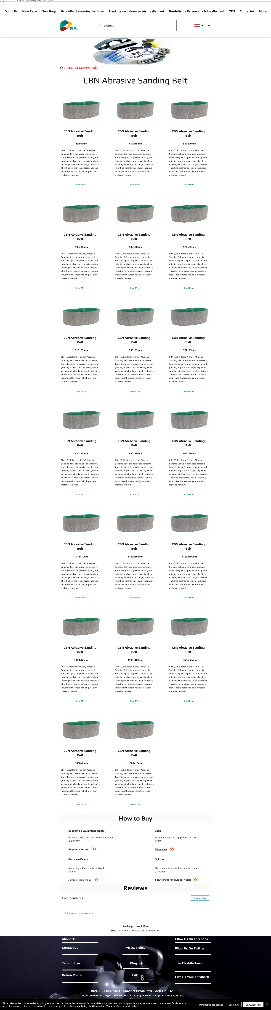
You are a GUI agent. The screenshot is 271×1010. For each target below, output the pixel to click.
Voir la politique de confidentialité (122, 1006)
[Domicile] (61, 67)
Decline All (233, 1004)
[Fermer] (267, 1004)
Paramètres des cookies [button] (211, 1004)
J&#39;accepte (253, 1004)
